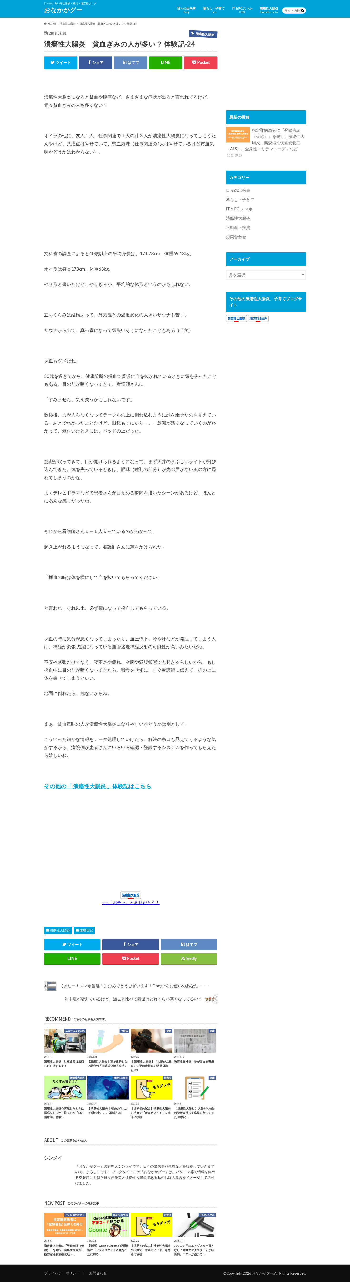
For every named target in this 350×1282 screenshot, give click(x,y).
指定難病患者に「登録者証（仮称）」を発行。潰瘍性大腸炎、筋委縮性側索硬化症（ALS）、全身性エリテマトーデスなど (265, 142)
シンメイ (53, 1157)
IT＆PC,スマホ (242, 10)
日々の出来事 (186, 10)
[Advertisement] (79, 209)
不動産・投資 (238, 227)
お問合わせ (236, 236)
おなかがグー (63, 10)
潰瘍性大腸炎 (269, 10)
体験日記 (86, 930)
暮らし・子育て (214, 10)
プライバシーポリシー (62, 1273)
